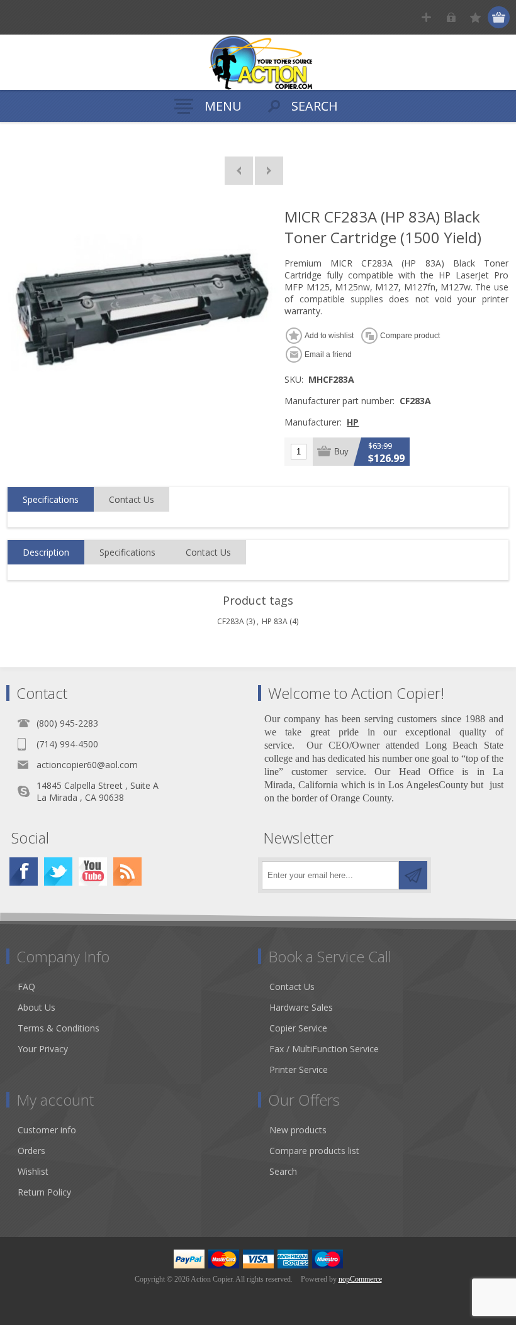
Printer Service (298, 1069)
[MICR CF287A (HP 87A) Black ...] (269, 171)
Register (426, 17)
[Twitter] (58, 871)
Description (46, 552)
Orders (31, 1151)
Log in (451, 17)
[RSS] (127, 871)
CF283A (230, 621)
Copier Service (298, 1028)
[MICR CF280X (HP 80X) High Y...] (239, 171)
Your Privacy (43, 1049)
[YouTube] (93, 871)
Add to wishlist (329, 335)
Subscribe (413, 875)
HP (353, 422)
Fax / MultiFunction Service (324, 1049)
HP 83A (275, 621)
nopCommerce (360, 1279)
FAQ (26, 986)
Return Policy (44, 1192)
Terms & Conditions (58, 1028)
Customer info (47, 1130)
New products (298, 1130)
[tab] (51, 499)
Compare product (410, 335)
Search (283, 1171)
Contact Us (131, 499)
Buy (341, 451)
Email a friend (328, 354)
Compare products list (314, 1151)
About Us (36, 1007)
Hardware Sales (301, 1007)
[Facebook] (23, 871)
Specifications (51, 499)
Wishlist (33, 1171)
